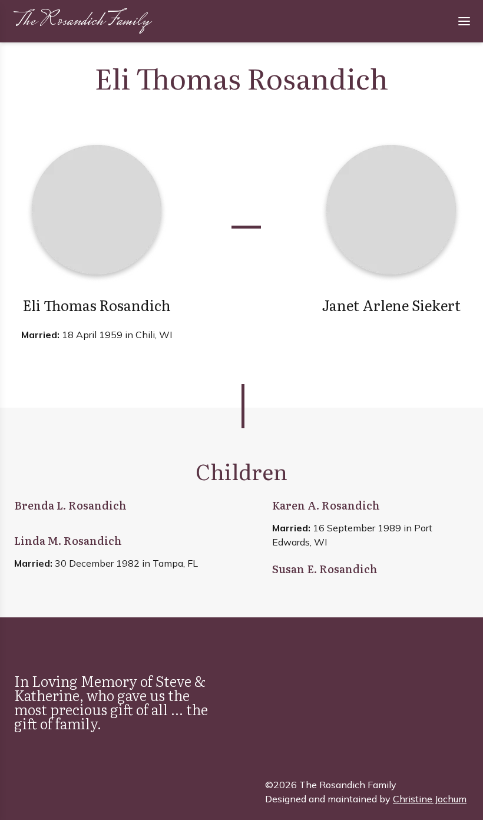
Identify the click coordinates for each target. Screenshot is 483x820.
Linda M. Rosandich (68, 540)
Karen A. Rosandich (326, 505)
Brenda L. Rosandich (70, 505)
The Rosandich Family (81, 21)
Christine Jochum (430, 799)
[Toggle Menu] (464, 21)
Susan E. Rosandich (325, 569)
